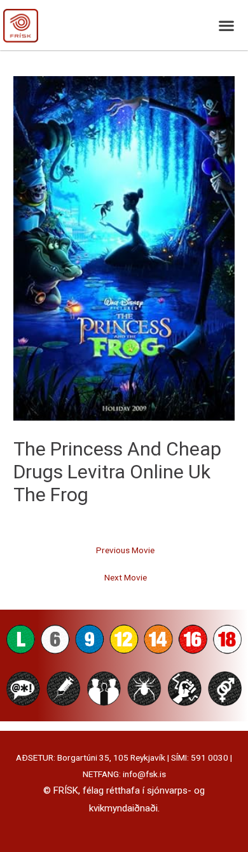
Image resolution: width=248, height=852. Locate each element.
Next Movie (125, 577)
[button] (226, 25)
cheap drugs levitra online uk (117, 460)
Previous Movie (125, 550)
